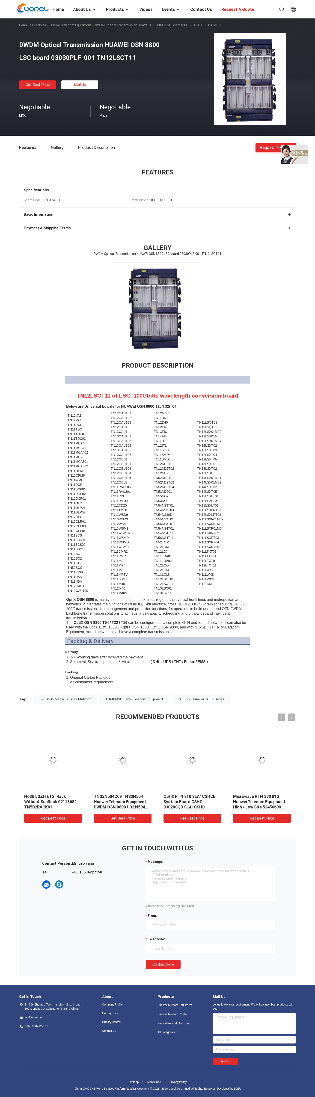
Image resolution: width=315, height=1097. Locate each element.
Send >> (225, 1061)
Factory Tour (110, 1013)
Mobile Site (154, 1082)
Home (23, 25)
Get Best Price (38, 85)
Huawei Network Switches (174, 1023)
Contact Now (163, 964)
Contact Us (109, 1030)
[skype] (59, 884)
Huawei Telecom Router (172, 1014)
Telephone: (156, 939)
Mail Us (80, 85)
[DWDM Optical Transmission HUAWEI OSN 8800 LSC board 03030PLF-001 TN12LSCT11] (250, 79)
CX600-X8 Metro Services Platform (65, 699)
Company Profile (112, 1004)
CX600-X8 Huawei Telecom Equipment (134, 699)
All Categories (166, 1032)
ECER (237, 1088)
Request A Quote (275, 147)
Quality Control (111, 1022)
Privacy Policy (178, 1082)
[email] (46, 884)
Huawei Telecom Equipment (70, 25)
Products (39, 25)
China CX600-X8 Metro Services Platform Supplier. (105, 1088)
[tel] (72, 884)
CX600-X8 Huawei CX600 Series (201, 699)
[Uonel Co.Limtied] (33, 9)
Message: (155, 862)
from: (152, 915)
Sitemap (133, 1082)
